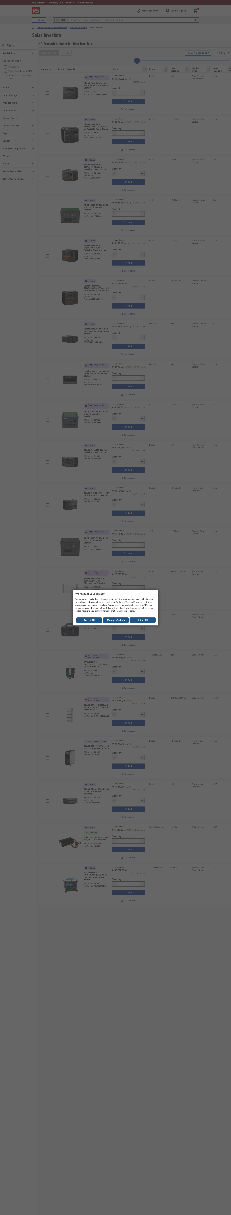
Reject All (142, 620)
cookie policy (129, 611)
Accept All (89, 620)
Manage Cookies (116, 620)
